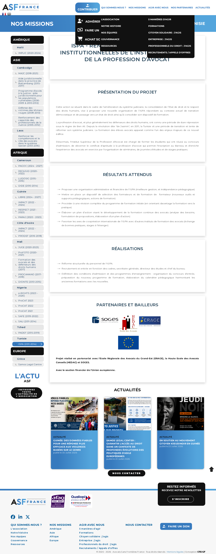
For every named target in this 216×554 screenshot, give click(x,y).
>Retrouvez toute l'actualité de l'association (26, 393)
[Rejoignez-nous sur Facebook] (13, 517)
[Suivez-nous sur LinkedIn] (20, 517)
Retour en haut (211, 469)
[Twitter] (27, 517)
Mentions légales (175, 552)
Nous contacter (126, 473)
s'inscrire (180, 499)
